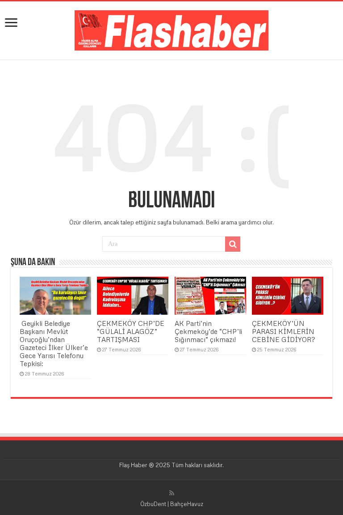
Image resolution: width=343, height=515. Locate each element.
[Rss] (171, 493)
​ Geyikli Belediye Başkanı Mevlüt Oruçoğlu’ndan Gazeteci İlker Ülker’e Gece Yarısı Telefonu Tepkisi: (54, 343)
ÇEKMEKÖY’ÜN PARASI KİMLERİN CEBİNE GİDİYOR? (283, 331)
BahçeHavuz (186, 503)
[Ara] (232, 244)
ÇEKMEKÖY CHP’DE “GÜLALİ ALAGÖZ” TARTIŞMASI (130, 331)
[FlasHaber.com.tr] (171, 28)
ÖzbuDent (153, 503)
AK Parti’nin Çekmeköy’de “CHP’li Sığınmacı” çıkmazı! (208, 331)
